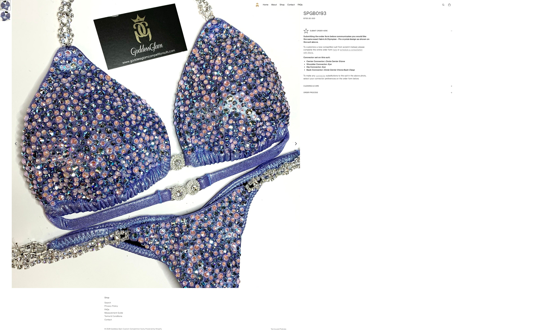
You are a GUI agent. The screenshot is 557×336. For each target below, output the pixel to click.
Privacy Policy (111, 306)
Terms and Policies (278, 329)
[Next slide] (296, 144)
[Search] (443, 5)
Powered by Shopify (153, 329)
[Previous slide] (15, 144)
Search (107, 302)
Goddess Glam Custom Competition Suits (128, 329)
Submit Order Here (319, 31)
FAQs (106, 309)
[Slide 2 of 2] (5, 16)
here (335, 49)
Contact (108, 319)
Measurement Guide (113, 313)
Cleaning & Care (311, 86)
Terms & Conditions (113, 316)
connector (320, 75)
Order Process (310, 92)
